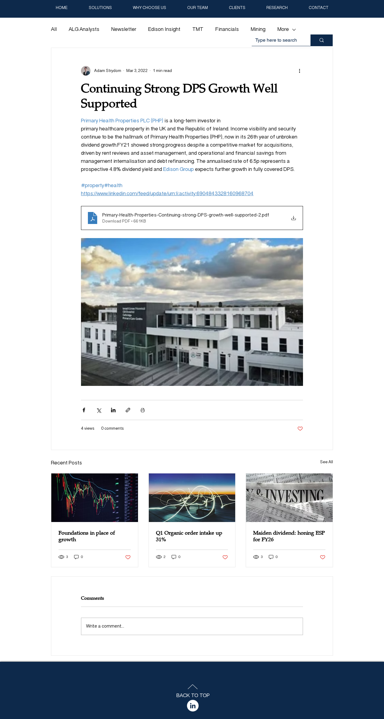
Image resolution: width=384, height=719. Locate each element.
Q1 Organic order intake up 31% (189, 536)
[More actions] (299, 70)
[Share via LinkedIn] (113, 410)
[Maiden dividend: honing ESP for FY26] (289, 497)
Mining (258, 29)
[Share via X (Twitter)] (98, 410)
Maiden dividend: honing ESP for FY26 (289, 536)
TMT (197, 29)
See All (326, 462)
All (54, 29)
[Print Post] (143, 410)
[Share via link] (128, 410)
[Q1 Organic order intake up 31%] (192, 497)
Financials (227, 29)
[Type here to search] (321, 40)
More (283, 29)
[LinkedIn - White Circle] (193, 706)
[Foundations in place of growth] (94, 497)
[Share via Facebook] (84, 410)
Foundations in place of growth (86, 536)
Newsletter (123, 29)
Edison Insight (164, 29)
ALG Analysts (84, 29)
